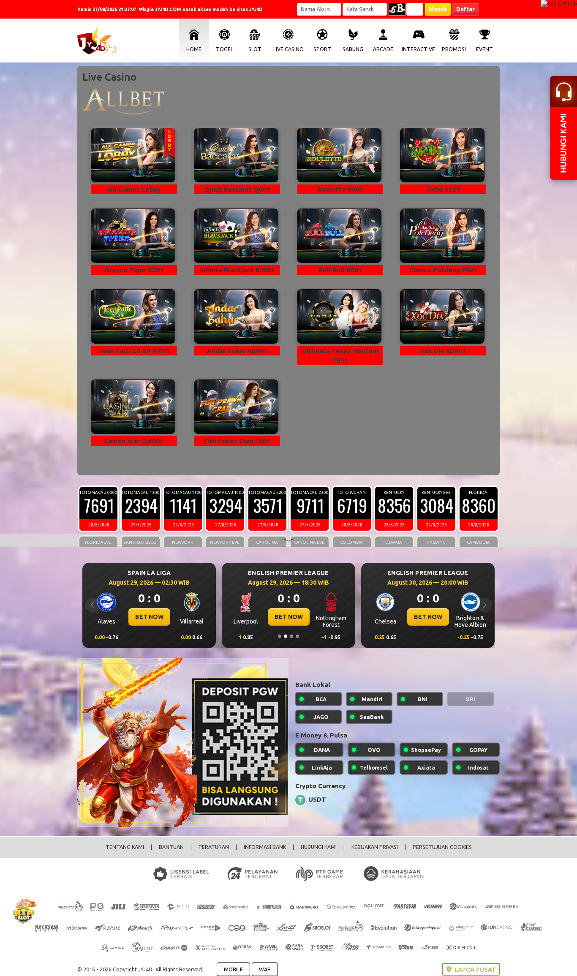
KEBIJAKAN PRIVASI (374, 847)
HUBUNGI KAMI (319, 847)
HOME (193, 49)
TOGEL (224, 49)
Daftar (465, 9)
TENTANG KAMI (125, 847)
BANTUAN (171, 847)
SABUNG (353, 49)
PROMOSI (454, 49)
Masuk (438, 9)
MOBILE (233, 969)
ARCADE (383, 49)
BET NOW (149, 616)
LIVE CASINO (288, 49)
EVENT (484, 49)
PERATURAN (214, 847)
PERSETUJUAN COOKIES (442, 847)
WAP (265, 969)
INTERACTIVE (418, 49)
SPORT (322, 49)
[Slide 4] (297, 636)
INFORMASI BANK (265, 847)
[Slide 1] (279, 636)
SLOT (254, 49)
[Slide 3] (291, 636)
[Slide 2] (285, 636)
